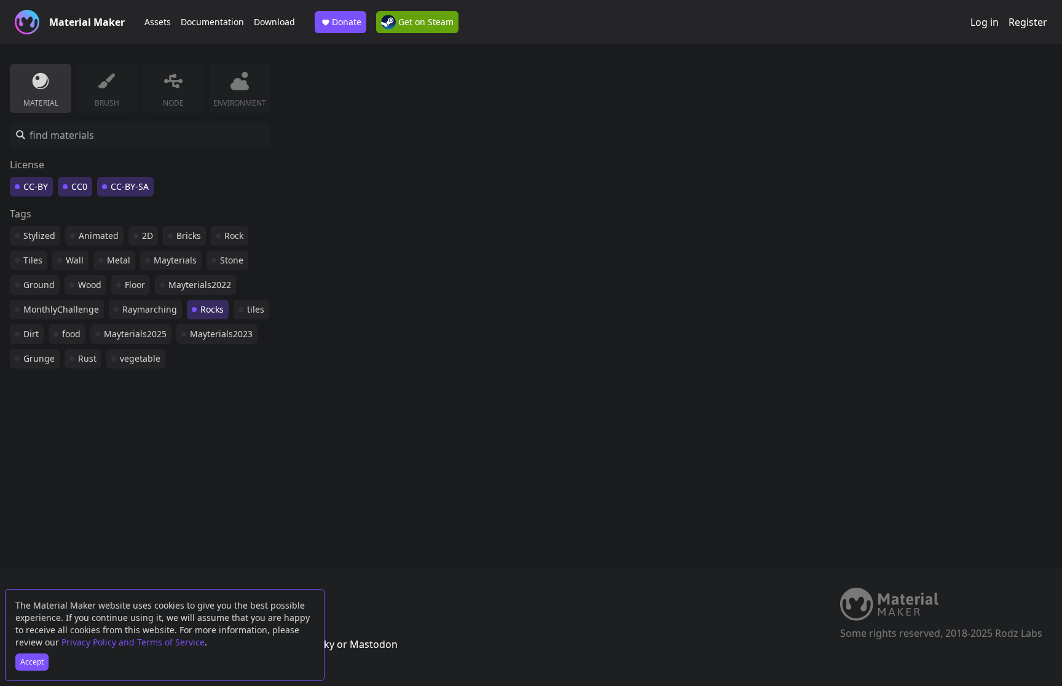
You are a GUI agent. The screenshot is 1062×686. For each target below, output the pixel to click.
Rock (233, 235)
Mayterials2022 (199, 284)
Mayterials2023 (221, 334)
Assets (157, 22)
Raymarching (149, 309)
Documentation (212, 22)
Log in (984, 22)
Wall (75, 260)
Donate (346, 22)
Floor (135, 284)
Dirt (31, 334)
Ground (39, 284)
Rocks (212, 309)
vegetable (140, 358)
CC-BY (35, 186)
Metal (118, 260)
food (71, 334)
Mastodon (374, 644)
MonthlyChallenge (61, 309)
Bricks (188, 235)
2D (147, 235)
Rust (87, 358)
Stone (231, 260)
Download (274, 22)
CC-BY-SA (130, 186)
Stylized (39, 235)
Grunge (39, 358)
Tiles (32, 260)
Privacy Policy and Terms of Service (133, 642)
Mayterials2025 (135, 334)
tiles (255, 309)
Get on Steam (425, 22)
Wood (89, 284)
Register (1028, 22)
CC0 (79, 186)
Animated (99, 235)
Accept (32, 662)
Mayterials (175, 260)
